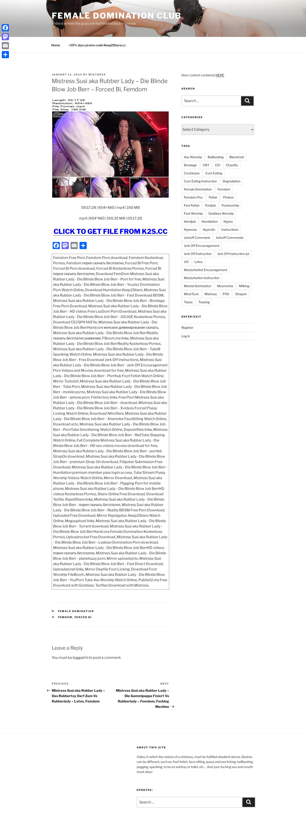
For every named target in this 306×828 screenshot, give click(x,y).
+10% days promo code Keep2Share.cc (97, 45)
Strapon (241, 294)
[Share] (5, 54)
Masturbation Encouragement (205, 270)
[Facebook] (5, 27)
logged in (80, 657)
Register (187, 327)
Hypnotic (209, 229)
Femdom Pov (193, 197)
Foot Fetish (191, 205)
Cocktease (192, 173)
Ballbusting (216, 157)
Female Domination (76, 611)
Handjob (190, 221)
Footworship (230, 205)
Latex (198, 262)
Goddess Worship (221, 213)
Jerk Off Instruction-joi (233, 254)
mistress (97, 74)
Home (55, 45)
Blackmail (236, 157)
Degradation (231, 181)
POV (226, 294)
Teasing (204, 302)
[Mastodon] (5, 36)
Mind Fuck (191, 294)
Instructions (229, 229)
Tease (188, 302)
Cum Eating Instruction (200, 181)
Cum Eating (213, 173)
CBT (206, 165)
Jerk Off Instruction (197, 254)
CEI (217, 165)
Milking (244, 286)
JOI (186, 262)
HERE (220, 75)
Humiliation (210, 221)
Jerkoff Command (197, 237)
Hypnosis (190, 229)
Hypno (228, 221)
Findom (228, 197)
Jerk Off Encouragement (201, 246)
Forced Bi (83, 617)
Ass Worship (193, 157)
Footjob (210, 205)
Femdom (65, 617)
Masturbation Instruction (201, 278)
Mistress (211, 294)
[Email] (5, 45)
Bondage (190, 165)
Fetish (213, 197)
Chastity (232, 165)
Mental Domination (197, 286)
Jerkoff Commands (229, 237)
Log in (185, 336)
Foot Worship (193, 213)
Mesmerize (225, 286)
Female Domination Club (116, 16)
